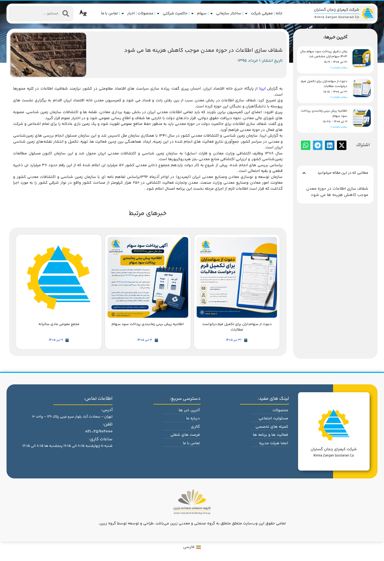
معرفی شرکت (262, 13)
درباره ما (193, 418)
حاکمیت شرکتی (175, 13)
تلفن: (108, 424)
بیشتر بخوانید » (338, 68)
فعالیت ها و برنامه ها (270, 435)
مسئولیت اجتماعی (273, 418)
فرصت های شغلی (185, 435)
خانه (279, 13)
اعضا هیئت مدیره (273, 443)
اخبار (131, 13)
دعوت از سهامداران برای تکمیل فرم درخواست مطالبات (324, 84)
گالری (195, 427)
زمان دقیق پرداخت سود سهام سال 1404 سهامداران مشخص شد (323, 54)
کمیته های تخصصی (271, 427)
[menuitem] (192, 547)
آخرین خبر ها (189, 410)
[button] (304, 173)
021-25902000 (99, 431)
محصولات (145, 13)
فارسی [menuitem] (189, 547)
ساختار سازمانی (228, 13)
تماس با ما (109, 13)
